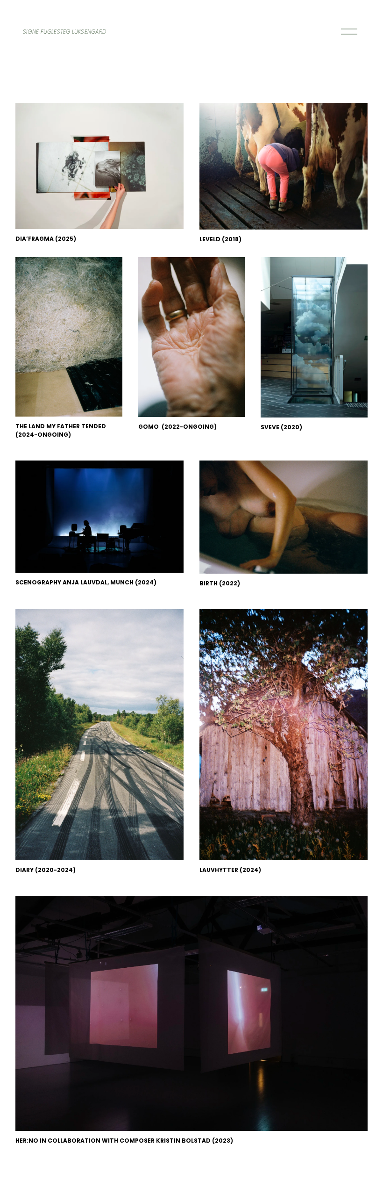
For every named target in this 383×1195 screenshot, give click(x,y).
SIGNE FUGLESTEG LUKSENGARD (64, 32)
